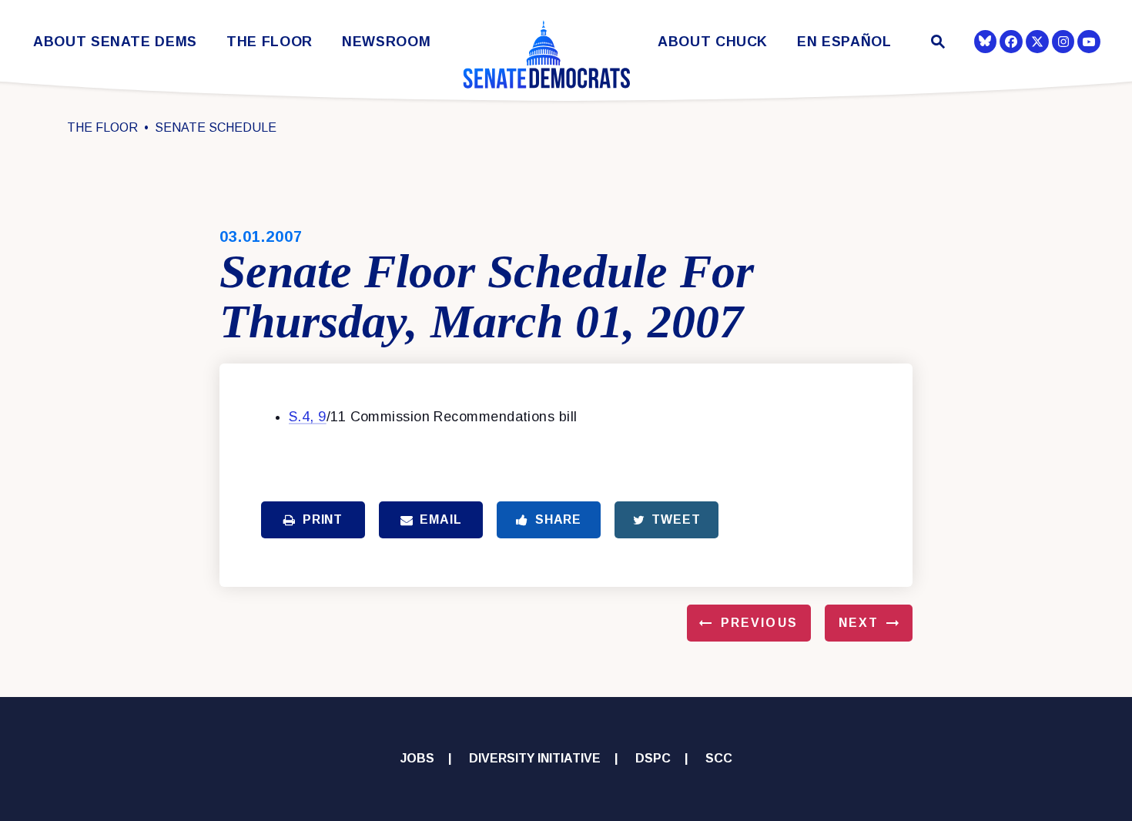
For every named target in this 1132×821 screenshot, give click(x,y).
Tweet (675, 519)
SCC (718, 758)
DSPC (653, 758)
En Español (844, 42)
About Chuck (713, 42)
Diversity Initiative (535, 758)
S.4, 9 (308, 416)
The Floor (269, 42)
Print (323, 519)
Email (440, 519)
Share (558, 519)
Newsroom (386, 42)
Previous (759, 622)
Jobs (417, 758)
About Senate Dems (115, 42)
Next (859, 622)
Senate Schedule (215, 127)
